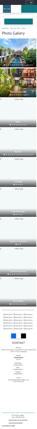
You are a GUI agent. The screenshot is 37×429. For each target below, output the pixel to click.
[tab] (4, 65)
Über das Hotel (15, 28)
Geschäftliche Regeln (8, 426)
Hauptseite (5, 28)
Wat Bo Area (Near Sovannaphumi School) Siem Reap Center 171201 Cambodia (18, 351)
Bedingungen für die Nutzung (18, 420)
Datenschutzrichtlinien (16, 423)
